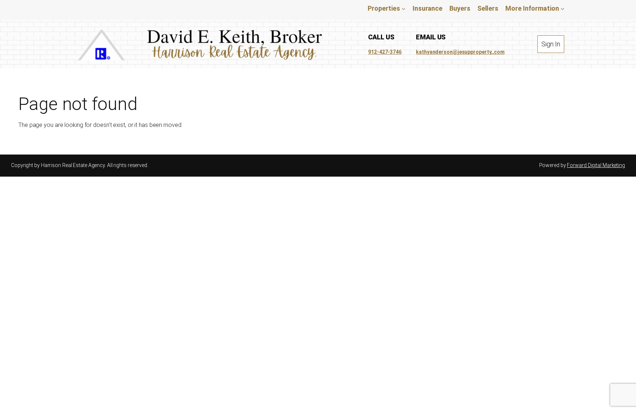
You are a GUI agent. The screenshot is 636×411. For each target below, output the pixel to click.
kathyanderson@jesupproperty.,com (460, 52)
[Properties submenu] (404, 8)
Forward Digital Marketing (596, 165)
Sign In (550, 44)
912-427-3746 (385, 52)
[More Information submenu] (563, 8)
